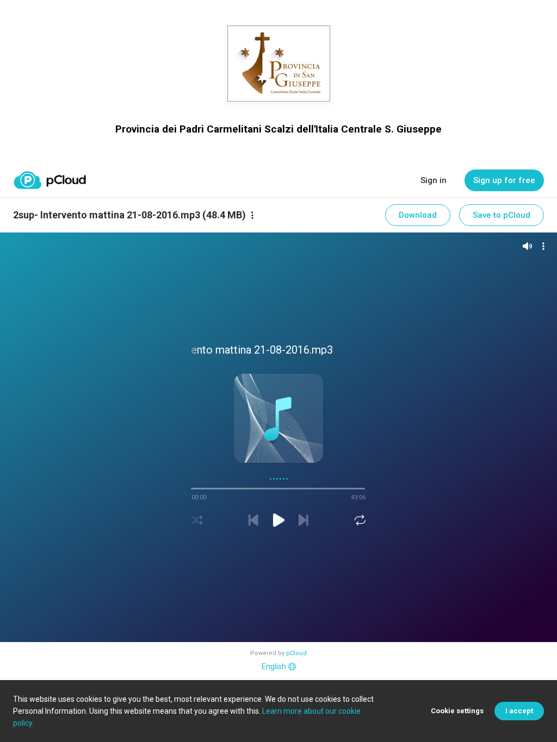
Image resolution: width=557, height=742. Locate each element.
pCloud (296, 653)
